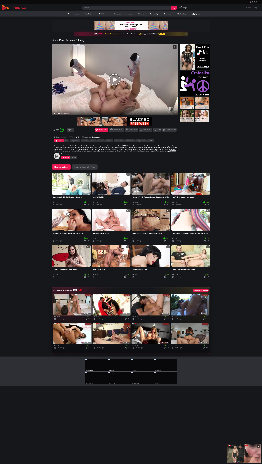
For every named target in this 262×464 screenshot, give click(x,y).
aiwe (92, 141)
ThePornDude (182, 14)
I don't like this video (57, 130)
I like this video (54, 130)
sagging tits (141, 141)
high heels (119, 141)
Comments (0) (171, 129)
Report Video (133, 129)
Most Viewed (102, 14)
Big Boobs (75, 141)
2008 (150, 141)
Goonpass (167, 14)
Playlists (141, 14)
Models (129, 14)
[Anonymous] (57, 156)
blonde (109, 141)
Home (68, 14)
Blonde (85, 141)
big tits (100, 141)
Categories (117, 14)
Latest (77, 14)
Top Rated (88, 14)
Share (159, 129)
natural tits (129, 141)
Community (154, 14)
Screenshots (147, 129)
